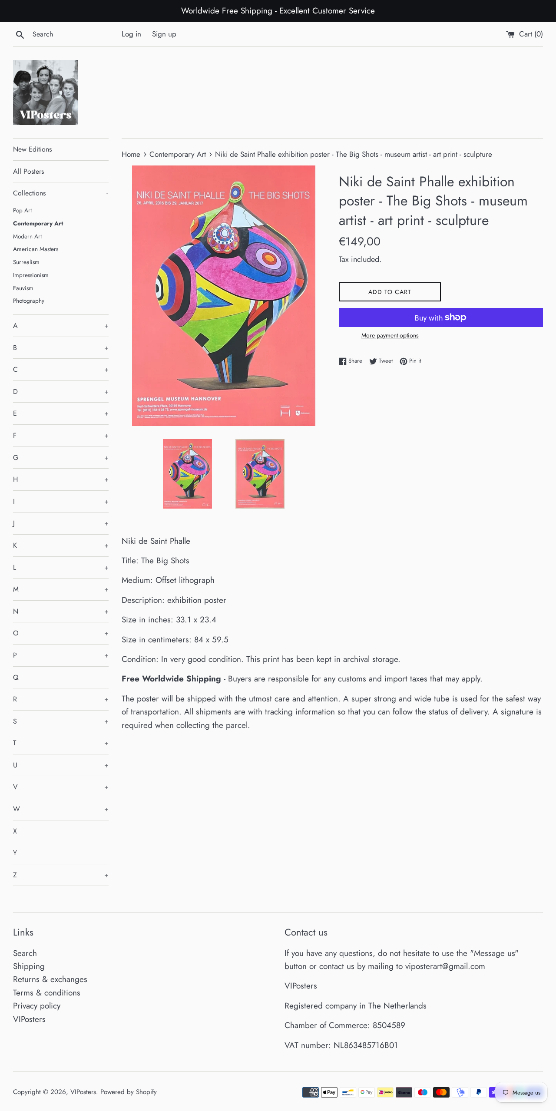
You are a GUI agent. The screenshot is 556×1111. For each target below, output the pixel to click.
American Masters (35, 249)
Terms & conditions (46, 993)
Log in (131, 34)
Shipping (29, 966)
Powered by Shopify (128, 1092)
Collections (60, 193)
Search (25, 953)
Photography (28, 300)
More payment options (390, 335)
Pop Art (22, 210)
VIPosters (29, 1019)
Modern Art (27, 236)
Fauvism (23, 288)
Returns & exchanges (50, 979)
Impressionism (31, 275)
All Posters (28, 171)
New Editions (32, 149)
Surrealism (26, 262)
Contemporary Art (38, 223)
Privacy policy (36, 1006)
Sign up (164, 34)
